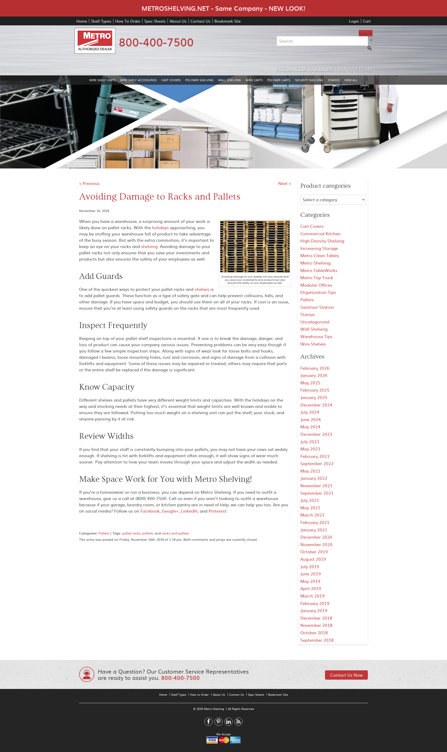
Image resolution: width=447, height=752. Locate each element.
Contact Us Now (346, 675)
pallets (147, 533)
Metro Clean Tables (319, 255)
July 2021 (309, 500)
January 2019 (313, 610)
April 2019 (310, 588)
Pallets (103, 533)
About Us (178, 21)
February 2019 (314, 603)
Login (354, 21)
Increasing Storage (319, 248)
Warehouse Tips (316, 336)
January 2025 (313, 397)
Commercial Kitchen (320, 233)
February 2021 (314, 522)
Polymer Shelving (199, 80)
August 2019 (313, 559)
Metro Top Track (316, 277)
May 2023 (310, 449)
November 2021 (316, 485)
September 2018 (317, 640)
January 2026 (313, 375)
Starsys (334, 80)
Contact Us (200, 21)
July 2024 (309, 412)
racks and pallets (175, 533)
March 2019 (312, 596)
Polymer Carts (278, 80)
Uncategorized (314, 322)
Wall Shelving (229, 80)
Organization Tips (318, 292)
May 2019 (310, 581)
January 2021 (313, 530)
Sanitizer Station (317, 307)
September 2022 (317, 463)
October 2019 (314, 551)
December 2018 (316, 618)
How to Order (199, 694)
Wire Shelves (313, 344)
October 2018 (314, 632)
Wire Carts (254, 80)
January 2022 (313, 478)
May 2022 (310, 471)
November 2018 (316, 625)
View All (351, 80)
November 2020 (316, 544)
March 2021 (312, 515)
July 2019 (309, 566)
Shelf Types (101, 21)
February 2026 (314, 368)
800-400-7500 (156, 41)
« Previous (89, 183)
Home (81, 21)
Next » (284, 183)
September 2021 (317, 493)
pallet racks (131, 533)
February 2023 (314, 456)
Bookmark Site (227, 21)
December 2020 (316, 537)
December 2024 (316, 405)
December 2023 (316, 434)
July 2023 (309, 441)
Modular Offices (316, 285)
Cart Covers (171, 80)
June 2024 (310, 419)
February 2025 (314, 390)
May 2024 (310, 426)
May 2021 (310, 507)
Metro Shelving (315, 263)
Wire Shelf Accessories (138, 80)
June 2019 (310, 574)
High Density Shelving (322, 241)
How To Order (127, 21)
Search (365, 33)
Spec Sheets (155, 21)
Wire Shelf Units (102, 80)
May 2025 (310, 382)
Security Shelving (309, 80)
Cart (367, 21)
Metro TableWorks (318, 270)
